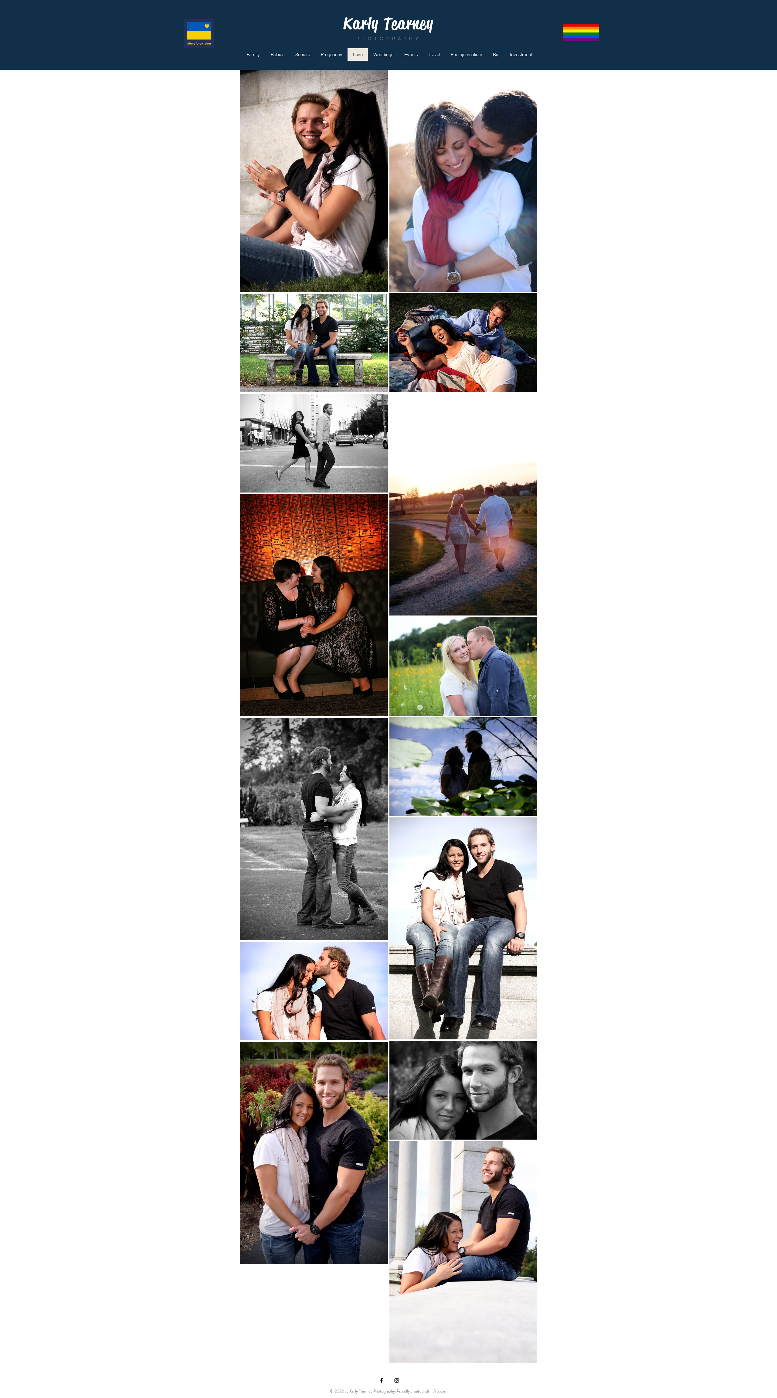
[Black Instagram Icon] (397, 1380)
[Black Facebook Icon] (381, 1380)
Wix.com (440, 1391)
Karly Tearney (388, 23)
